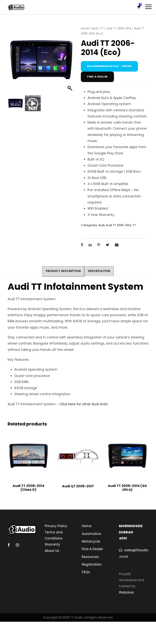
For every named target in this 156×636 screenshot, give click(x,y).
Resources (90, 557)
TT (102, 28)
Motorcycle (91, 541)
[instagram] (17, 545)
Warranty (52, 544)
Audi (94, 28)
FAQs (86, 572)
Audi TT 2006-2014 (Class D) (28, 488)
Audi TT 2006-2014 (119, 28)
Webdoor (126, 592)
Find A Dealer (92, 549)
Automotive (91, 533)
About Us (52, 550)
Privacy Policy (56, 526)
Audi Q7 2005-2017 (78, 486)
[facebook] (9, 545)
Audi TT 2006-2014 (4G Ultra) (127, 488)
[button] (70, 61)
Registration (92, 564)
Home (85, 28)
